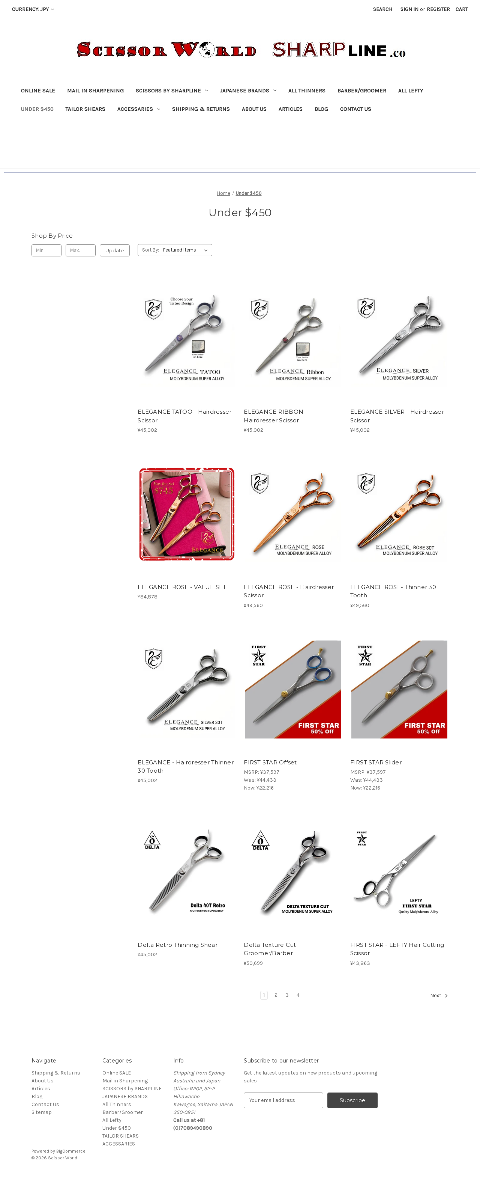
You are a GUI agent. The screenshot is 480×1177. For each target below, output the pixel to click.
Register (438, 9)
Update (114, 250)
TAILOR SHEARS (85, 108)
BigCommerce (71, 1151)
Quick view (180, 326)
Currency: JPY (31, 9)
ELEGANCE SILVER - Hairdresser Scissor (397, 416)
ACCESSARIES (135, 108)
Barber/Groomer (362, 90)
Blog (321, 108)
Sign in (409, 9)
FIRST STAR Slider (376, 762)
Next (436, 995)
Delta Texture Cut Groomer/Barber (270, 949)
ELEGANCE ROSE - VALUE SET (182, 587)
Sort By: (150, 250)
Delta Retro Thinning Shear (178, 944)
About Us (254, 108)
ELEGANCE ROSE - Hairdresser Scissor (289, 591)
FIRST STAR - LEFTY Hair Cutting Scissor (397, 949)
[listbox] (187, 250)
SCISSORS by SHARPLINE (168, 90)
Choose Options (187, 353)
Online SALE (38, 90)
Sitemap (42, 1112)
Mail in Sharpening (95, 90)
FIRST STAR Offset (270, 762)
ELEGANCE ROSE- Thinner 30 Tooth (393, 591)
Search (382, 9)
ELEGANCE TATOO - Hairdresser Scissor (184, 416)
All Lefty (410, 90)
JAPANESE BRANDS (244, 90)
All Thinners (307, 90)
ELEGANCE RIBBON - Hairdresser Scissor (275, 416)
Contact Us (355, 108)
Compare (184, 339)
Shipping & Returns (201, 108)
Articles (291, 108)
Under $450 (37, 108)
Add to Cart (399, 527)
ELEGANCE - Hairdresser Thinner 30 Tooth (186, 767)
